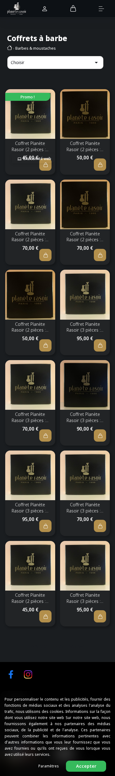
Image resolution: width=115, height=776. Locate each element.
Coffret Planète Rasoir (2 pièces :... (30, 146)
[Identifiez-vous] (44, 9)
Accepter (86, 766)
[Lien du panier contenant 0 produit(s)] (73, 9)
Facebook (11, 674)
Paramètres (48, 766)
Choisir (55, 62)
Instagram (28, 674)
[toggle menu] (104, 8)
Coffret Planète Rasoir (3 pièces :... (85, 327)
